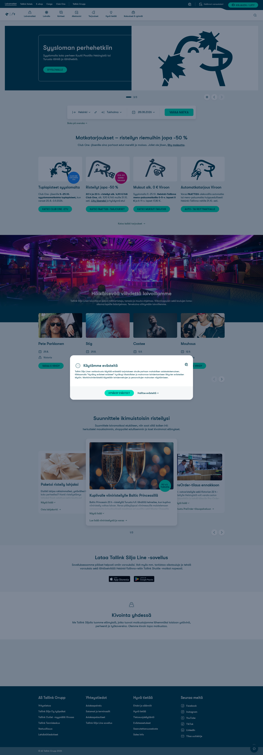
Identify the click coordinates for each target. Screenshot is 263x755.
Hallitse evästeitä (147, 393)
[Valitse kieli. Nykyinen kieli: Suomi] (186, 364)
